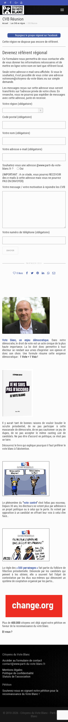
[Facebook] (10, 2)
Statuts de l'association (16, 676)
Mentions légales (12, 670)
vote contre (30, 502)
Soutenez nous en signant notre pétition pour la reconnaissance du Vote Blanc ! (30, 692)
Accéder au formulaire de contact (22, 660)
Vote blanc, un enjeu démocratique (25, 340)
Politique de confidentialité (18, 673)
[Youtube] (21, 2)
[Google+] (16, 2)
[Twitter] (5, 2)
